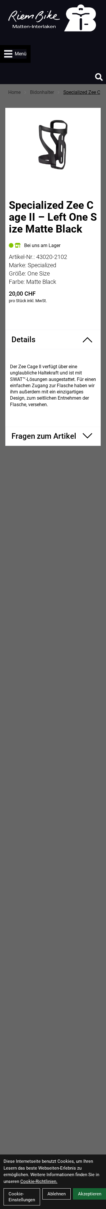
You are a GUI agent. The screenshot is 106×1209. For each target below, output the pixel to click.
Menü (20, 54)
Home (14, 92)
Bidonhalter (42, 92)
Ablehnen (56, 1194)
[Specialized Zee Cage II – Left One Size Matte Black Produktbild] (53, 145)
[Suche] (99, 77)
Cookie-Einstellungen (22, 1196)
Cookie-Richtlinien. (38, 1181)
